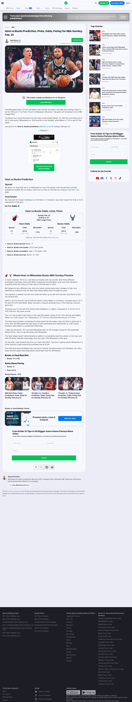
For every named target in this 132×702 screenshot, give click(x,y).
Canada (69, 661)
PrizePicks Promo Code (106, 684)
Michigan (69, 643)
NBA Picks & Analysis (41, 619)
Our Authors (6, 694)
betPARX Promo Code (105, 654)
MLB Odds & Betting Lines (11, 633)
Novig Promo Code (104, 636)
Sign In (128, 3)
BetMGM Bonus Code (105, 621)
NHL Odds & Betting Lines (11, 636)
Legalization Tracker (73, 616)
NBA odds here (53, 237)
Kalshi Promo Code (104, 633)
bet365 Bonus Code (105, 624)
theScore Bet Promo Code (107, 651)
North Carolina (71, 655)
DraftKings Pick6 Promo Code (108, 663)
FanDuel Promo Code (105, 648)
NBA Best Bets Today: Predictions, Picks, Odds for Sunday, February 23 (16, 395)
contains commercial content (16, 491)
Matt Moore (14, 40)
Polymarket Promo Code (106, 627)
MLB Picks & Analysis (41, 628)
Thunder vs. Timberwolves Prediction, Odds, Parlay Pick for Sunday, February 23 (69, 395)
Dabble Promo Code (105, 666)
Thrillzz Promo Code (105, 681)
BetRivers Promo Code (105, 660)
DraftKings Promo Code (106, 645)
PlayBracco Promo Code (106, 678)
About (4, 691)
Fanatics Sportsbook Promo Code (109, 618)
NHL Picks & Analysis (41, 631)
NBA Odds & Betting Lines (11, 619)
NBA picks (47, 126)
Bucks (25, 280)
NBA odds (75, 190)
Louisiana (69, 622)
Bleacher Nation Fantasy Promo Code (111, 669)
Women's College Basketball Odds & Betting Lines (17, 629)
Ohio (67, 646)
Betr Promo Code (104, 672)
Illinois (68, 640)
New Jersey (70, 634)
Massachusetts (71, 649)
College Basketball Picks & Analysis (46, 625)
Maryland (69, 625)
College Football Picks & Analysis (45, 622)
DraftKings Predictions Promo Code (110, 639)
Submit (44, 458)
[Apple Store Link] (73, 692)
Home (7, 27)
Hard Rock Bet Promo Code (107, 657)
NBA (13, 27)
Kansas (68, 652)
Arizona (68, 628)
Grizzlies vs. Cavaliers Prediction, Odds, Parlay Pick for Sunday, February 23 (43, 395)
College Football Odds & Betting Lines (15, 622)
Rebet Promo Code (104, 675)
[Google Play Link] (89, 692)
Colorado (69, 631)
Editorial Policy (7, 697)
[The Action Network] (66, 3)
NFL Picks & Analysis (41, 616)
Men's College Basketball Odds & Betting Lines (18, 625)
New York (69, 619)
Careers (5, 700)
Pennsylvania (70, 637)
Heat (10, 315)
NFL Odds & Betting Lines (11, 616)
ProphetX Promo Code (105, 642)
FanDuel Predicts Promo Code (108, 630)
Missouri (69, 658)
